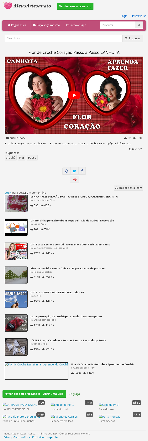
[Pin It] (74, 179)
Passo (32, 157)
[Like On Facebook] (66, 171)
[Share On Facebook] (82, 171)
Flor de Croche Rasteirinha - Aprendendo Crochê (102, 364)
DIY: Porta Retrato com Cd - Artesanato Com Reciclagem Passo (70, 244)
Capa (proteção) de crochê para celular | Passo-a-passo (66, 316)
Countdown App (76, 25)
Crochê (10, 157)
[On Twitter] (74, 171)
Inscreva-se (139, 16)
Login (123, 16)
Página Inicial (18, 25)
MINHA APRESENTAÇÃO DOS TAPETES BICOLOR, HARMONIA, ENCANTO (74, 196)
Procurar (134, 38)
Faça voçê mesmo (48, 25)
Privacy (8, 437)
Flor (21, 157)
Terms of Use (22, 437)
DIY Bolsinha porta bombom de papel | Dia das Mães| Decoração (72, 220)
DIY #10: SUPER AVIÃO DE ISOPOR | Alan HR (57, 292)
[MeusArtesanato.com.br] (28, 5)
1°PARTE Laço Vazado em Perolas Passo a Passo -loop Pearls (68, 340)
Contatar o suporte (45, 437)
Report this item (130, 188)
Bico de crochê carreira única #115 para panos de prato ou (68, 268)
